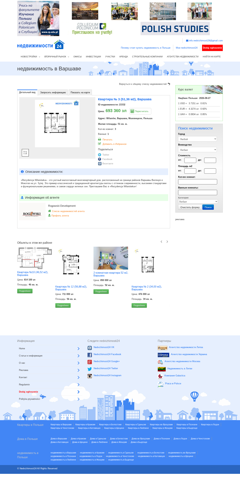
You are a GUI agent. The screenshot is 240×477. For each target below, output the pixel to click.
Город (181, 134)
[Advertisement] (199, 274)
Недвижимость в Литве (179, 368)
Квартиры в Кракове (85, 424)
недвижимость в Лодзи (91, 456)
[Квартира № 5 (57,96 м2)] (149, 265)
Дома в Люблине (99, 442)
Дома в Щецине (80, 442)
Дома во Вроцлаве (141, 438)
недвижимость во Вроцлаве (182, 452)
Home (22, 348)
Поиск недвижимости (211, 467)
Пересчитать (141, 111)
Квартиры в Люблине (138, 428)
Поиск (208, 207)
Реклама (23, 370)
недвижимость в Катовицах (151, 456)
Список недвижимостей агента (68, 211)
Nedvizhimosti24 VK (104, 347)
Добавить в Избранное (115, 144)
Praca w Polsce (173, 383)
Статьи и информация (30, 355)
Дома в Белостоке (119, 438)
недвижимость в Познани (63, 456)
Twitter (105, 154)
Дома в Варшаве (59, 438)
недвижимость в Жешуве (92, 460)
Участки (110, 56)
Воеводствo (185, 144)
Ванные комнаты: (188, 187)
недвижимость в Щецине (181, 456)
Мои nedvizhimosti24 (186, 47)
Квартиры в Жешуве (163, 428)
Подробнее (25, 305)
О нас (22, 363)
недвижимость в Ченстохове (120, 456)
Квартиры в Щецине (114, 428)
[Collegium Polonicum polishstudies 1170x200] (120, 18)
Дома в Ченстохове (200, 438)
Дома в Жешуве (119, 442)
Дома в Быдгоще (139, 442)
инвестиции (93, 56)
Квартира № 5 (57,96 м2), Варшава (147, 288)
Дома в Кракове (78, 438)
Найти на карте (212, 56)
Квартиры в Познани (187, 424)
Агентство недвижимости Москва (182, 361)
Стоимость (184, 155)
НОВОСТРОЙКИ (29, 56)
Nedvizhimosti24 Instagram (107, 375)
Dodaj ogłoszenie (212, 47)
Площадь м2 (185, 166)
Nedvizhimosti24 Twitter (106, 368)
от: (179, 160)
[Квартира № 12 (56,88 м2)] (34, 265)
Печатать (107, 139)
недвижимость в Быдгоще (121, 460)
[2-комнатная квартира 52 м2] (72, 258)
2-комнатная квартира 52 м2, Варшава (72, 274)
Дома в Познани (162, 438)
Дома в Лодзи (180, 438)
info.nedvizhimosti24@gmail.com (205, 40)
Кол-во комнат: (186, 177)
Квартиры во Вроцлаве (161, 424)
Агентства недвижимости (183, 56)
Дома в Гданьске (98, 438)
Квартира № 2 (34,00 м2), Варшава (108, 288)
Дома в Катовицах (60, 442)
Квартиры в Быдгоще (186, 428)
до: (200, 160)
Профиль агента (60, 215)
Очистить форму (190, 207)
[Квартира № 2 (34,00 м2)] (110, 265)
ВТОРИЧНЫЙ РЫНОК (55, 56)
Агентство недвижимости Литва (186, 347)
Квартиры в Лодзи (210, 424)
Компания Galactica (174, 375)
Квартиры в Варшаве (61, 424)
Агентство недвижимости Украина (189, 354)
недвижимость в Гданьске (121, 452)
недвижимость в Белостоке (150, 452)
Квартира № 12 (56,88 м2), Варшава (33, 288)
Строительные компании (147, 56)
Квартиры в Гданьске (135, 424)
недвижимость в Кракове (92, 452)
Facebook (107, 159)
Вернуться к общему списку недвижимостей (143, 84)
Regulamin (24, 384)
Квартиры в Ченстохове (62, 428)
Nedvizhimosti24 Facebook (107, 354)
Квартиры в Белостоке (110, 424)
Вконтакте (107, 163)
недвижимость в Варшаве (63, 452)
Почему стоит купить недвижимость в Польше (145, 47)
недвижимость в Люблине (63, 460)
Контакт (23, 377)
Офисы (77, 56)
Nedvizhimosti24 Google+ (107, 361)
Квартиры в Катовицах (89, 428)
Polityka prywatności (29, 399)
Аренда (123, 56)
